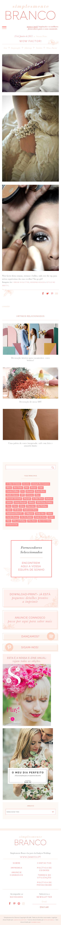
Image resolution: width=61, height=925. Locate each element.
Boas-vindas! (18, 488)
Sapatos (9, 510)
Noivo (15, 506)
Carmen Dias (35, 922)
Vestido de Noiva (40, 517)
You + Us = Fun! (44, 521)
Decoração (30, 491)
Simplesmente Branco (30, 510)
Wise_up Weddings (19, 521)
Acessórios (26, 484)
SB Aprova (17, 510)
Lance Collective (20, 920)
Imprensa (16, 868)
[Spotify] (18, 903)
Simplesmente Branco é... (15, 514)
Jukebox (9, 502)
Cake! (41, 488)
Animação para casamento (40, 484)
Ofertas (22, 506)
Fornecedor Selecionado (14, 499)
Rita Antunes (49, 920)
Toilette (39, 48)
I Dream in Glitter (20, 282)
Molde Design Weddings (44, 502)
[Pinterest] (14, 903)
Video (8, 521)
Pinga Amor (31, 506)
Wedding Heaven (37, 282)
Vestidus (51, 517)
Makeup (28, 48)
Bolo (26, 488)
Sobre (16, 863)
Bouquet (33, 488)
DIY (22, 495)
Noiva (8, 506)
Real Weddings (42, 506)
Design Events (40, 491)
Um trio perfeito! (26, 517)
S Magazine (29, 514)
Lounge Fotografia (20, 502)
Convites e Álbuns (12, 491)
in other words (38, 499)
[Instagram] (23, 903)
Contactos (44, 863)
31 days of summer (13, 484)
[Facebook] (9, 903)
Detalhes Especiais (12, 495)
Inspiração (15, 48)
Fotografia (27, 499)
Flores (37, 495)
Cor (5, 48)
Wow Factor (51, 48)
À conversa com (12, 525)
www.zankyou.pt (30, 857)
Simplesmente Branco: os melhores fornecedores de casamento (30, 12)
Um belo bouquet (12, 517)
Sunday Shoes (40, 514)
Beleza (9, 488)
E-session (30, 495)
